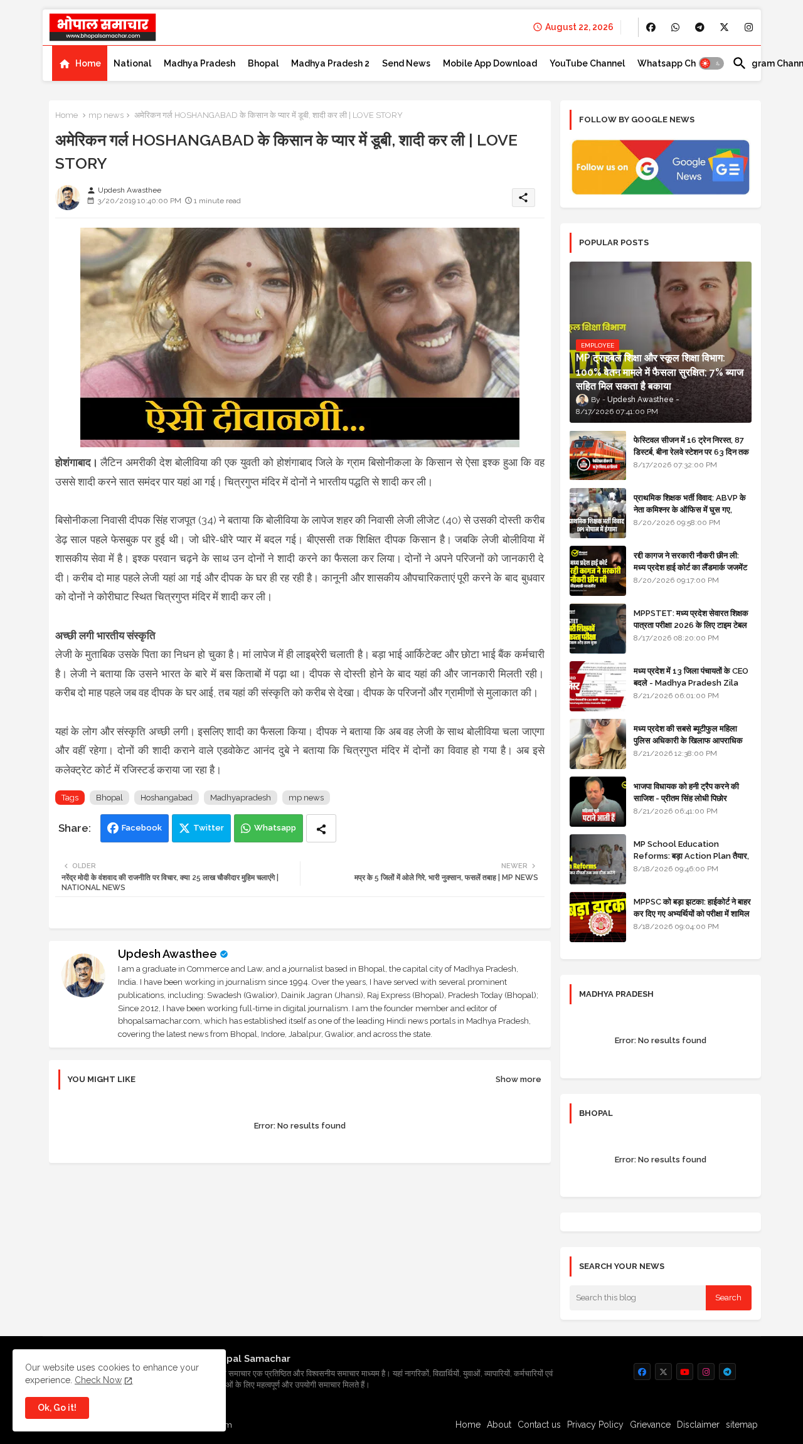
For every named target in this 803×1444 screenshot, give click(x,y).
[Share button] (321, 828)
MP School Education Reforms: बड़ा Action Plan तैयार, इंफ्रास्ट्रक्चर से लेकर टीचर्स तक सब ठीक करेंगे (691, 861)
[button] (711, 63)
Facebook (142, 827)
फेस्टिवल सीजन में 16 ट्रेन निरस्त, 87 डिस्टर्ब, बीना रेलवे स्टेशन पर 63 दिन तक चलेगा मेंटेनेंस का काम (691, 451)
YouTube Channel (587, 63)
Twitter (208, 827)
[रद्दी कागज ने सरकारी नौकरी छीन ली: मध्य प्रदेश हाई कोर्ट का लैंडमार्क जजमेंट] (598, 571)
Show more (518, 1079)
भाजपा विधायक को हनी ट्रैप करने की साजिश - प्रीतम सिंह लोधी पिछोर (686, 792)
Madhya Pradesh (199, 63)
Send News (406, 63)
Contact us (539, 1425)
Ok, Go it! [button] (57, 1408)
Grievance (650, 1425)
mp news (106, 115)
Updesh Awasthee (167, 953)
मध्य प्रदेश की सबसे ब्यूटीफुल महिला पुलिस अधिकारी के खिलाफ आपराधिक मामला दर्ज (688, 740)
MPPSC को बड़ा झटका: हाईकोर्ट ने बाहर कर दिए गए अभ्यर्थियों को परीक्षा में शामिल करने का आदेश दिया (692, 913)
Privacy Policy (595, 1425)
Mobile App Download (490, 63)
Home (88, 63)
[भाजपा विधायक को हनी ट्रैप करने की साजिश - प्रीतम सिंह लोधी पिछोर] (598, 802)
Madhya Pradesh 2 (330, 63)
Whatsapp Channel (678, 63)
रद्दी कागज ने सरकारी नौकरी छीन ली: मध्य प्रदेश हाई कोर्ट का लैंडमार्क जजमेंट (690, 561)
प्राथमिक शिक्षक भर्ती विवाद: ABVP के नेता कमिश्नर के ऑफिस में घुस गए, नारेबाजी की (690, 509)
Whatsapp (275, 827)
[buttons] (651, 27)
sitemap (742, 1425)
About (499, 1425)
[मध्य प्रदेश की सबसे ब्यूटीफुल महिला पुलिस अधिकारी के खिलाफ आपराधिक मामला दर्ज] (598, 744)
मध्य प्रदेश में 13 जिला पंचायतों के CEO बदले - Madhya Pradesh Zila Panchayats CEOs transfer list (691, 688)
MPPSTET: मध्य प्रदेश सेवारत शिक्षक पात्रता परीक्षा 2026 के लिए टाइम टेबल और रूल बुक (691, 624)
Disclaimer (698, 1425)
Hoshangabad (167, 797)
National (132, 63)
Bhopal (263, 63)
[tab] (79, 63)
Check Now (98, 1380)
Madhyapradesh (240, 797)
